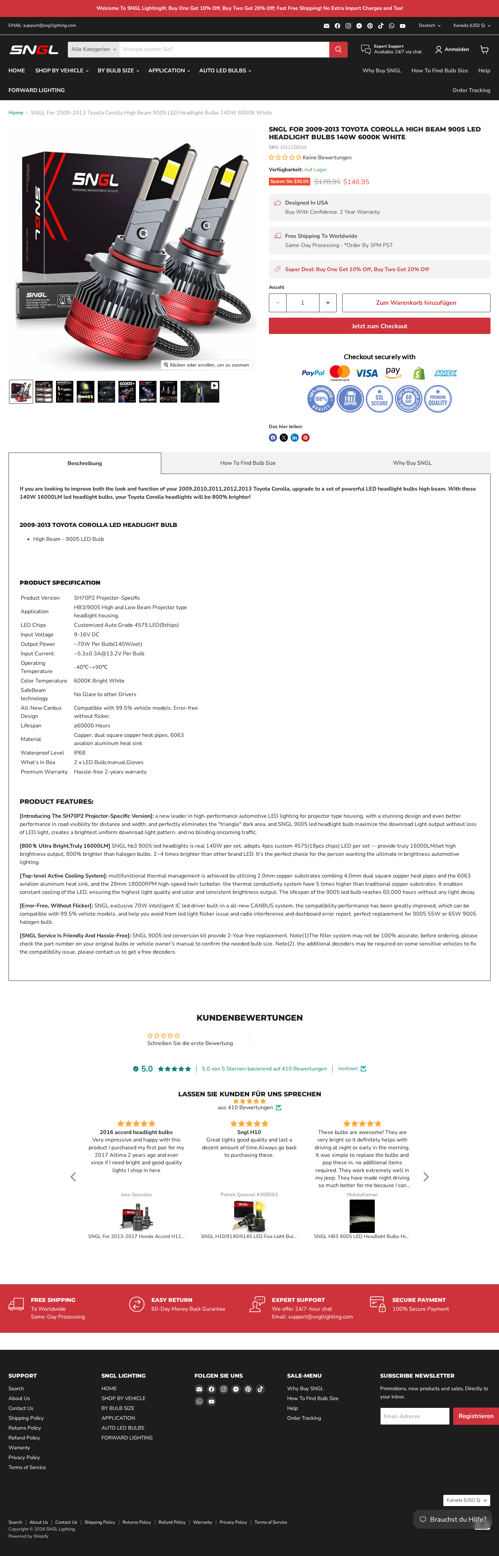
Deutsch (427, 25)
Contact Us (20, 1408)
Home (15, 113)
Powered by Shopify (28, 1536)
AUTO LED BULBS (223, 70)
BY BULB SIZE (116, 70)
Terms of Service (27, 1467)
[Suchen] (338, 49)
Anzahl (276, 287)
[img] (249, 1101)
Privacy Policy (24, 1457)
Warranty (19, 1447)
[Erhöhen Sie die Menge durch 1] (328, 303)
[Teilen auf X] (284, 438)
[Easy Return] (189, 1308)
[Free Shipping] (68, 1308)
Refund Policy (24, 1437)
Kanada (469, 25)
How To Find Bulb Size (439, 70)
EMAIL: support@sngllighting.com (42, 25)
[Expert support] (310, 1308)
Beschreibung (85, 463)
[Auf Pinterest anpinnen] (305, 438)
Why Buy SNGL (382, 70)
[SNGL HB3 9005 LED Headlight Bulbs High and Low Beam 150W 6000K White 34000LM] (362, 1216)
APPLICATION (167, 70)
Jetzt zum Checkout (379, 326)
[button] (453, 50)
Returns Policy (24, 1428)
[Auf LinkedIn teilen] (295, 438)
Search (16, 1388)
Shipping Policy (26, 1418)
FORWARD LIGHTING (36, 90)
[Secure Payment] (430, 1308)
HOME (16, 70)
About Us (19, 1398)
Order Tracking (471, 90)
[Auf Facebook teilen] (273, 438)
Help (484, 70)
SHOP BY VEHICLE (60, 70)
